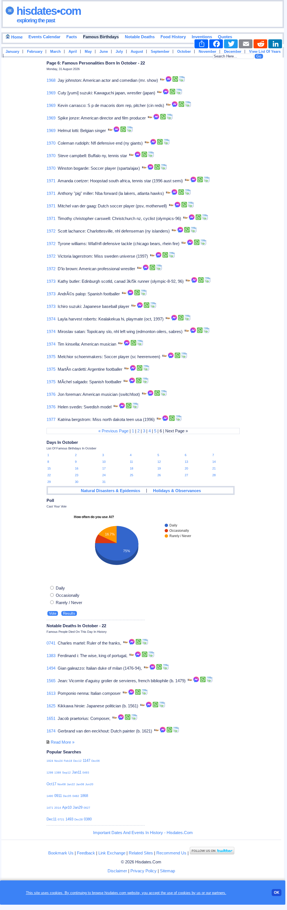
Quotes (225, 36)
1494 (51, 668)
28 (214, 475)
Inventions (202, 36)
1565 (51, 680)
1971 (51, 180)
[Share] (201, 43)
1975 (51, 356)
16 (76, 468)
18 (131, 468)
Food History (173, 36)
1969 (51, 92)
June (103, 52)
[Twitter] (230, 43)
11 (131, 461)
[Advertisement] (267, 149)
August (137, 52)
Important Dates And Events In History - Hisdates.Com (143, 832)
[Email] (245, 43)
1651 (51, 718)
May (88, 52)
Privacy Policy (143, 870)
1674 (51, 731)
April (73, 52)
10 (104, 461)
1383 (51, 655)
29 (49, 481)
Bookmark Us (61, 853)
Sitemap (167, 870)
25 (131, 475)
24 (104, 475)
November (207, 52)
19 (159, 468)
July (119, 52)
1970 (51, 143)
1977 (51, 419)
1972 (51, 231)
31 (104, 481)
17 (104, 468)
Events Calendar (44, 36)
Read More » (62, 742)
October (184, 52)
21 (214, 468)
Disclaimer (117, 870)
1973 (51, 281)
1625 (51, 705)
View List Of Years (265, 52)
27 (186, 475)
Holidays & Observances (177, 490)
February (34, 52)
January (12, 52)
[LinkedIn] (275, 43)
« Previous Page (113, 430)
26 (159, 475)
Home (16, 37)
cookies (184, 893)
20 (186, 468)
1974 (51, 319)
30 (76, 481)
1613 (51, 693)
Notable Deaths (140, 36)
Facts (71, 36)
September (160, 52)
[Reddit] (260, 43)
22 (49, 475)
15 (49, 468)
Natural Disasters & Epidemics (110, 490)
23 (76, 475)
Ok (276, 892)
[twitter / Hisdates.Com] (212, 853)
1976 (51, 394)
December (232, 52)
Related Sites (141, 853)
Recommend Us (171, 853)
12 (159, 461)
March (55, 52)
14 (214, 461)
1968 (51, 80)
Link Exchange (111, 853)
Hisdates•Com (47, 11)
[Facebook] (216, 43)
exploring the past (36, 20)
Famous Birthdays (101, 36)
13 (186, 461)
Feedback (86, 853)
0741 (51, 643)
